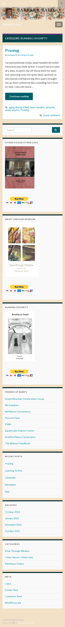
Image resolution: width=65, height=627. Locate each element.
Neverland (10, 484)
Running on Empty (26, 55)
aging (12, 107)
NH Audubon (11, 405)
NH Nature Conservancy (17, 411)
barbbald (11, 55)
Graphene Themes (25, 623)
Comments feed (13, 596)
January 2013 (12, 518)
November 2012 (13, 524)
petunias (50, 107)
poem (8, 110)
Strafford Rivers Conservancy (20, 437)
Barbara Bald (22, 107)
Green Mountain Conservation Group (24, 398)
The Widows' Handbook (17, 443)
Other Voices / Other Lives (19, 557)
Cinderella (10, 477)
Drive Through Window (17, 551)
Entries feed (11, 590)
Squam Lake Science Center (19, 430)
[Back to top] (57, 619)
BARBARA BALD (12, 24)
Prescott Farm (12, 417)
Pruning (12, 50)
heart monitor (37, 107)
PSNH (8, 424)
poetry (15, 110)
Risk (7, 491)
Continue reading (19, 96)
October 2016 (12, 512)
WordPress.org (13, 602)
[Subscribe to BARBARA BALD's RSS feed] (4, 2)
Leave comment (51, 115)
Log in (8, 583)
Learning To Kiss (13, 470)
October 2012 (12, 531)
